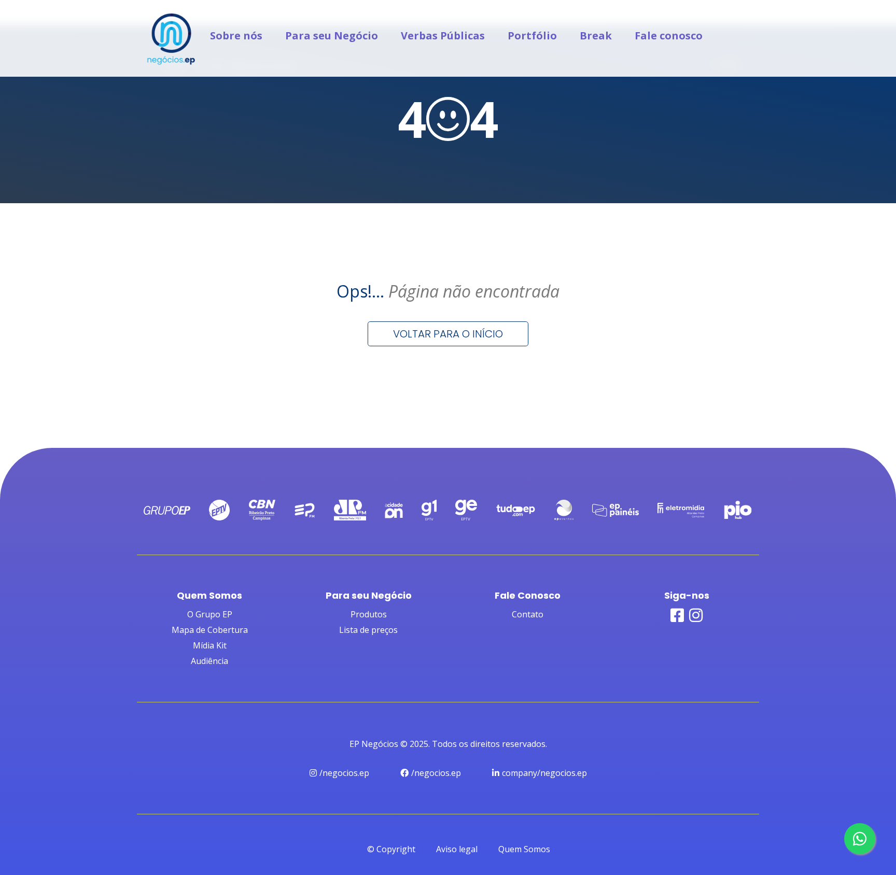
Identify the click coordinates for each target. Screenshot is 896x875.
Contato (527, 614)
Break (596, 36)
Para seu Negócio (331, 36)
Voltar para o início (448, 334)
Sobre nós (236, 36)
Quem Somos (524, 849)
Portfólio (532, 36)
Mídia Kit (210, 645)
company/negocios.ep (544, 773)
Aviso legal (457, 849)
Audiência (209, 661)
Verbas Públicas (443, 36)
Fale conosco (669, 36)
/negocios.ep (344, 773)
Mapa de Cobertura (210, 630)
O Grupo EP (209, 614)
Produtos (369, 614)
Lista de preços (368, 630)
